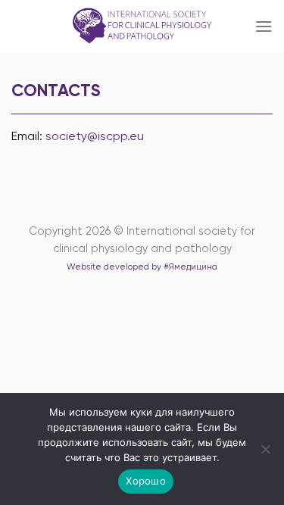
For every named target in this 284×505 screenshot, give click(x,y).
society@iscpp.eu (94, 136)
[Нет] (265, 453)
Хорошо (146, 481)
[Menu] (263, 26)
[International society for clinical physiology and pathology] (142, 26)
